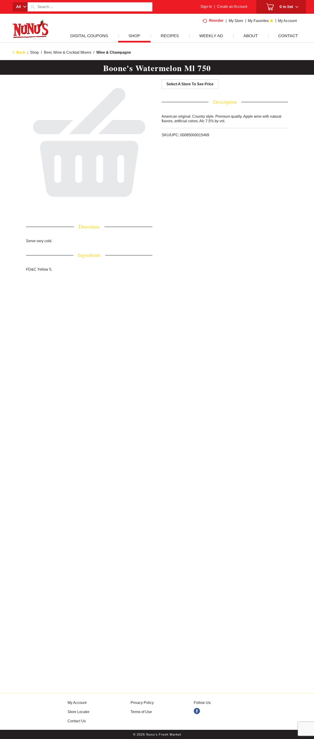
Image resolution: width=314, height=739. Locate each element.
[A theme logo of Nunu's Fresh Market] (31, 34)
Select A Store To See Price (190, 84)
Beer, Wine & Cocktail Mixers (67, 52)
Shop (34, 52)
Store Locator (78, 712)
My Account (77, 703)
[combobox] (20, 6)
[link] (197, 711)
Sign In (206, 6)
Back (20, 52)
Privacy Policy (142, 703)
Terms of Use (141, 712)
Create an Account (232, 6)
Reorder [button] (216, 20)
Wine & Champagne (113, 52)
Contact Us (77, 721)
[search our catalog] (33, 6)
